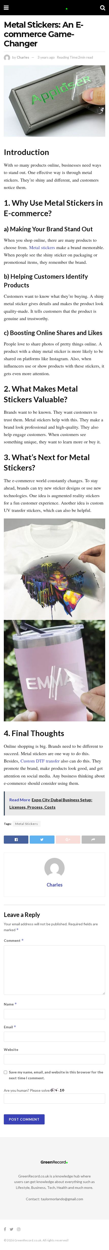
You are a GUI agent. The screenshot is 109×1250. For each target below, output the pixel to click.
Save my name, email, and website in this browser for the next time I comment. (56, 1075)
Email (10, 1027)
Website (11, 1049)
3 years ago (46, 57)
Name (10, 1004)
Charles (23, 57)
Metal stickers (41, 247)
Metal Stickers (26, 824)
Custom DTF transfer (40, 761)
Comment (14, 940)
